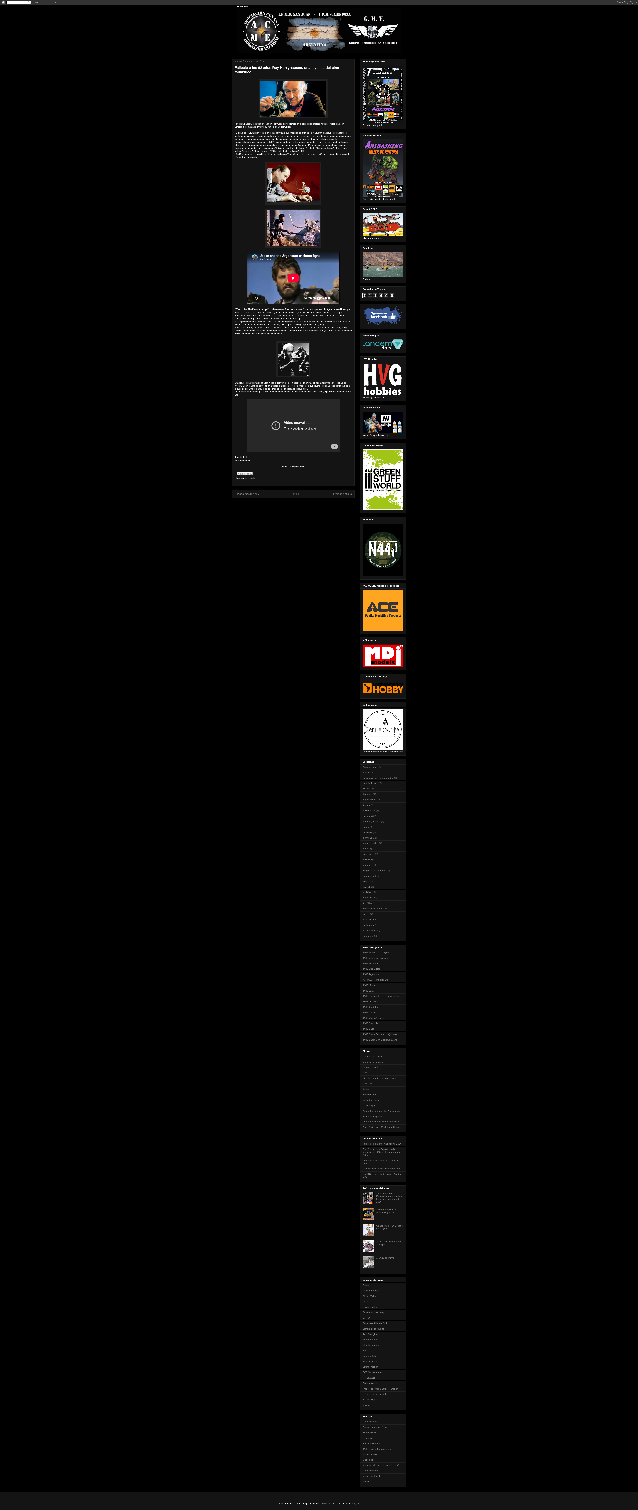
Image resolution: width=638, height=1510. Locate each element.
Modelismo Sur (370, 1421)
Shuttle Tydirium (371, 1345)
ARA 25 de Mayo (385, 1257)
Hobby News (369, 1432)
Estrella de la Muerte (373, 1328)
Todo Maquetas (371, 1105)
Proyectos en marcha (374, 870)
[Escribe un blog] (241, 473)
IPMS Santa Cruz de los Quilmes (380, 1034)
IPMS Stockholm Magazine (377, 1449)
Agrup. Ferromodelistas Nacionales (381, 1111)
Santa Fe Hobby (371, 1067)
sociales (367, 892)
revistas (367, 881)
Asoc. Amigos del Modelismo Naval (381, 1127)
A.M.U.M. (367, 1083)
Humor (366, 827)
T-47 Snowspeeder (372, 1372)
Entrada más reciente (247, 494)
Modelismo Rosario (373, 1062)
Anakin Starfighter (372, 1290)
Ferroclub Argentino (373, 1116)
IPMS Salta (368, 1028)
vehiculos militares (372, 908)
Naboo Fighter (370, 1339)
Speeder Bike (370, 1356)
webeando (250, 478)
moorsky (326, 1503)
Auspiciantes (369, 767)
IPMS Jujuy (368, 990)
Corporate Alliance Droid (375, 1323)
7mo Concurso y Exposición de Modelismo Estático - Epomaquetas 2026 (381, 1152)
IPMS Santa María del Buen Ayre (380, 1039)
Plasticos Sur (369, 1094)
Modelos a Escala (372, 1476)
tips (364, 903)
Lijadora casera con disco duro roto (381, 1168)
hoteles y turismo (371, 821)
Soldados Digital (371, 1100)
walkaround (369, 919)
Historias (367, 816)
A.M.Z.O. (367, 1072)
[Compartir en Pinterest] (251, 473)
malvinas (367, 837)
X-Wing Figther (370, 1399)
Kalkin (366, 1089)
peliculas (367, 859)
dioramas (367, 794)
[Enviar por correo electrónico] (238, 473)
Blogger (355, 1503)
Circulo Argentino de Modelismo (379, 1078)
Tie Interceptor (370, 1383)
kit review (367, 832)
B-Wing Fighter (370, 1307)
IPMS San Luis (370, 1023)
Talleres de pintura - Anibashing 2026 (382, 1143)
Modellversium (370, 1470)
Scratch (367, 887)
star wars (367, 897)
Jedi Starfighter (370, 1334)
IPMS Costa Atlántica (373, 1018)
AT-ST (366, 1301)
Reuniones (368, 876)
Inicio (296, 494)
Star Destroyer (370, 1361)
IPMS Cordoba (370, 1007)
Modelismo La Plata (373, 1056)
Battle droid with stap (373, 1312)
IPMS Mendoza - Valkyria (376, 952)
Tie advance (369, 1377)
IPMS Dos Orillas (371, 968)
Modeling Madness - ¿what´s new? (381, 1465)
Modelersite (369, 1459)
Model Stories (370, 1454)
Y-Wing (366, 1405)
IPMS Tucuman (371, 963)
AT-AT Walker (370, 1296)
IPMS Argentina (371, 974)
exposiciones (369, 799)
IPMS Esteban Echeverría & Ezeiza (381, 996)
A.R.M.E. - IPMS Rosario (375, 979)
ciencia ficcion (370, 783)
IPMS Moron (369, 985)
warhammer (369, 930)
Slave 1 (366, 1350)
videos (366, 914)
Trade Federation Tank (374, 1394)
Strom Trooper (370, 1366)
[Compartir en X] (244, 473)
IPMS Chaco (369, 1012)
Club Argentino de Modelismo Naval (381, 1121)
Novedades (368, 854)
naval (365, 848)
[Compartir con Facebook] (247, 473)
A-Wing (366, 1285)
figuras (366, 805)
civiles (366, 788)
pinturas (367, 865)
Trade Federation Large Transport (380, 1388)
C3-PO (366, 1317)
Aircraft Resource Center (376, 1427)
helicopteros (369, 810)
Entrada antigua (342, 494)
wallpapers (368, 925)
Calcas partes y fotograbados (378, 778)
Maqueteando (370, 843)
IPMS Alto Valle (370, 1001)
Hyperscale (368, 1438)
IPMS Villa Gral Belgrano (375, 958)
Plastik (366, 1481)
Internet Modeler (371, 1443)
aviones (367, 772)
